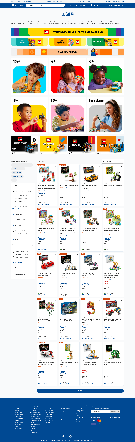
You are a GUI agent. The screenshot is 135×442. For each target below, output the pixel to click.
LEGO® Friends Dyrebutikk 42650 (46, 229)
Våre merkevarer (19, 414)
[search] (27, 5)
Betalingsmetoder (96, 417)
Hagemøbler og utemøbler (80, 411)
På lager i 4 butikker (44, 249)
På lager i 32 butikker (88, 204)
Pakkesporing (33, 422)
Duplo (14, 180)
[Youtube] (67, 436)
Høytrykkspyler (80, 417)
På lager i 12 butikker (88, 295)
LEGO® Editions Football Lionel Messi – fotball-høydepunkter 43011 (111, 275)
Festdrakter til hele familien (65, 409)
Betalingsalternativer (35, 418)
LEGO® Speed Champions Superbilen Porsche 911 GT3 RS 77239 (90, 186)
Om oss (17, 408)
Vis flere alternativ (17, 209)
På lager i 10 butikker (66, 204)
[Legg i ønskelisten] (55, 166)
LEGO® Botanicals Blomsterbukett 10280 (44, 320)
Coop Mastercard (49, 418)
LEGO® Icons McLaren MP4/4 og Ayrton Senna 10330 (46, 363)
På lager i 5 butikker (110, 338)
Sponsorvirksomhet (20, 428)
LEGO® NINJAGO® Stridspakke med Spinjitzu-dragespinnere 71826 (91, 320)
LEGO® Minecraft (17, 176)
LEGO (77, 415)
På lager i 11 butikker (44, 204)
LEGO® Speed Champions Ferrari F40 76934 (45, 274)
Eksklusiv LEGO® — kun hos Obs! (21, 165)
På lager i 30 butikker (110, 204)
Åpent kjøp (48, 408)
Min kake (47, 422)
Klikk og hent (48, 414)
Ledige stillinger (19, 418)
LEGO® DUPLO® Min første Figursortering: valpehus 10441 (111, 230)
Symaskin (78, 421)
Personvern (33, 428)
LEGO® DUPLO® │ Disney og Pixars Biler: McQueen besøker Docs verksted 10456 (47, 186)
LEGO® (39, 183)
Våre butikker (18, 412)
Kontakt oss (33, 410)
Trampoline (79, 408)
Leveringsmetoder (115, 417)
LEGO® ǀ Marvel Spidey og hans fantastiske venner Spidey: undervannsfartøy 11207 (68, 231)
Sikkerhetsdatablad (20, 422)
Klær (77, 419)
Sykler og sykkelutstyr (81, 413)
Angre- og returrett (35, 412)
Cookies (32, 430)
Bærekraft (17, 420)
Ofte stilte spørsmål (35, 416)
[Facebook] (63, 436)
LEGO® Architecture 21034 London (68, 274)
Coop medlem (49, 410)
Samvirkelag (18, 424)
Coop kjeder (18, 416)
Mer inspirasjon (65, 419)
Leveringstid (33, 432)
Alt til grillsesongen (66, 411)
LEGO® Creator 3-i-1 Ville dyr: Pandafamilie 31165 (113, 186)
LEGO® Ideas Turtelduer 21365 (69, 185)
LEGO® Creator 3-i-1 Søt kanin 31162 (69, 363)
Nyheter (17, 410)
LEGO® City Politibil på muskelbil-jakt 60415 (66, 320)
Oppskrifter (64, 415)
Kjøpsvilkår (33, 426)
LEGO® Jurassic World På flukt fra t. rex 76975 (89, 229)
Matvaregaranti (49, 416)
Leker (12, 9)
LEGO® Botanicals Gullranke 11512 (112, 363)
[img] (47, 190)
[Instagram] (70, 436)
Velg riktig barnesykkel (66, 413)
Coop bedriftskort (50, 420)
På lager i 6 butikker (44, 383)
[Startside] (13, 5)
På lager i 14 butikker (88, 338)
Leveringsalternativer (35, 420)
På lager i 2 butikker (44, 338)
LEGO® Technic (16, 172)
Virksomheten (18, 426)
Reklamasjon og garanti (36, 414)
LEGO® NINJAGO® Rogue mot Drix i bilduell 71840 (112, 320)
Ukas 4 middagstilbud (66, 417)
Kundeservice (33, 408)
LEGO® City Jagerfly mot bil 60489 (90, 274)
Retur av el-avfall (49, 412)
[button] (80, 391)
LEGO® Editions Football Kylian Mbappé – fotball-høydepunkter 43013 (89, 364)
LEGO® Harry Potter (18, 168)
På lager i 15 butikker (66, 338)
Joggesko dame (80, 423)
